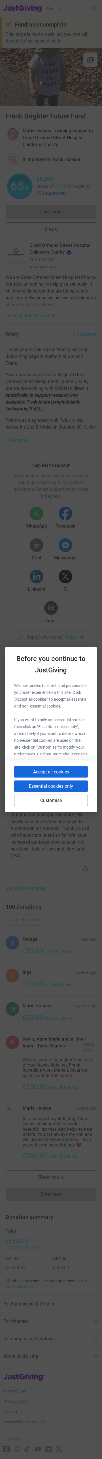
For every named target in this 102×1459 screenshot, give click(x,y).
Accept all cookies (51, 772)
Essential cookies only (51, 786)
